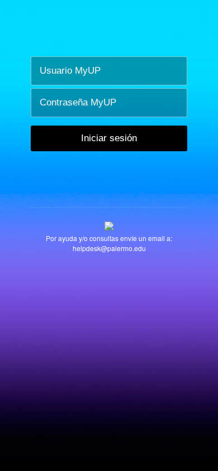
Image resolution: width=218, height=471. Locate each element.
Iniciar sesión (109, 138)
